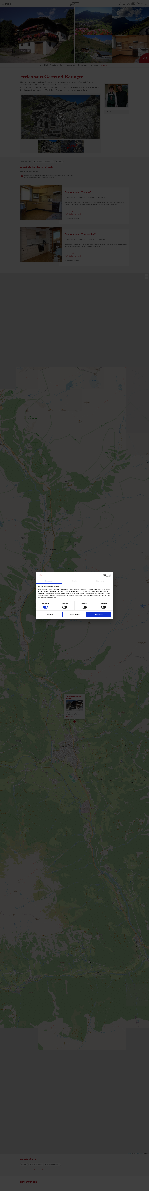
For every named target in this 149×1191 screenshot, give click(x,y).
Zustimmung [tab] (49, 581)
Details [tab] (74, 581)
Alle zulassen (99, 614)
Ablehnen (50, 614)
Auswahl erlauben (74, 614)
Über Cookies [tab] (100, 581)
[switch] (64, 608)
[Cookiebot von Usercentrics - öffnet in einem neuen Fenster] (103, 575)
